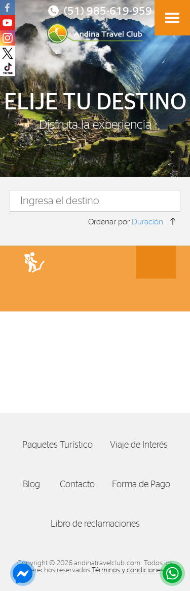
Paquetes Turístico (61, 445)
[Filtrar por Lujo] (115, 262)
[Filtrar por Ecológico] (75, 262)
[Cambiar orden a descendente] (172, 221)
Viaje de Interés (142, 445)
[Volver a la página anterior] (172, 17)
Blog (36, 484)
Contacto (81, 484)
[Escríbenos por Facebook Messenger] (20, 573)
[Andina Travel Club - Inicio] (95, 33)
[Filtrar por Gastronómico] (156, 262)
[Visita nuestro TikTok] (7, 68)
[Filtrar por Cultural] (115, 295)
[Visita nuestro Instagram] (7, 38)
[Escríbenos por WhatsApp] (170, 573)
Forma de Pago (145, 484)
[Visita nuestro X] (7, 53)
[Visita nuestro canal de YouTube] (7, 22)
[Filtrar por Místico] (75, 295)
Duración (147, 222)
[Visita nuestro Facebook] (7, 7)
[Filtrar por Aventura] (34, 262)
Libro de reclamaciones (99, 524)
